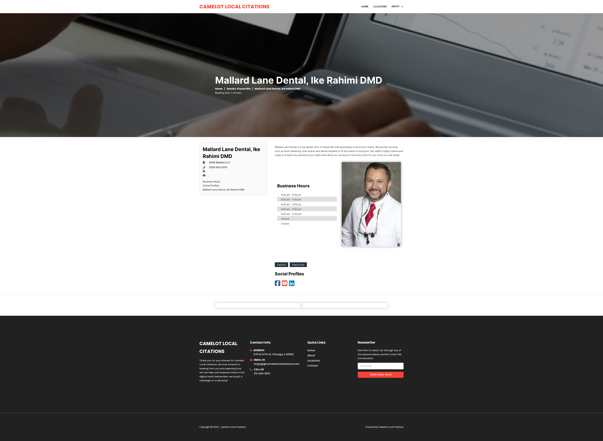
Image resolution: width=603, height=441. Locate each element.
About (311, 355)
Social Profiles (211, 185)
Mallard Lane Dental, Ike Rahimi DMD (223, 189)
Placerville (243, 88)
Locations (380, 6)
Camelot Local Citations (234, 6)
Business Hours (211, 181)
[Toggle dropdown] (402, 7)
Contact (312, 365)
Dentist (231, 88)
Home (364, 6)
